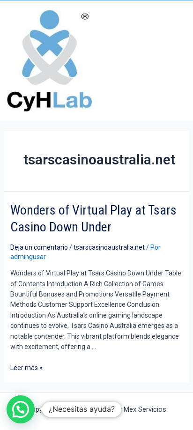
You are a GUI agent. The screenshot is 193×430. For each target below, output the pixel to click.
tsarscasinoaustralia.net (109, 247)
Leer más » (26, 367)
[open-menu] (183, 60)
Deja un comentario (39, 247)
